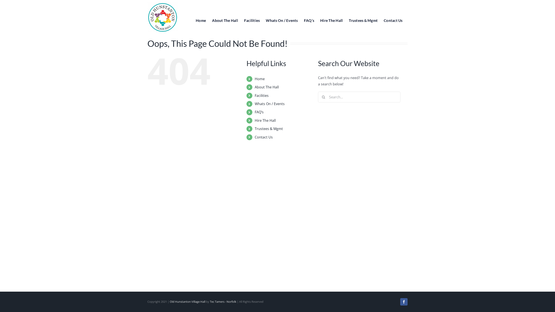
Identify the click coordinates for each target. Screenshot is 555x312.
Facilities (262, 95)
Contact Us (264, 137)
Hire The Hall (265, 120)
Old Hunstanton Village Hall (187, 302)
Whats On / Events (270, 103)
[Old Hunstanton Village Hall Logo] (162, 4)
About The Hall (267, 87)
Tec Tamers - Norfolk (223, 302)
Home (260, 78)
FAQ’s (259, 112)
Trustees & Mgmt (269, 128)
